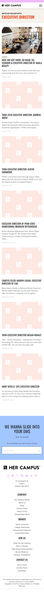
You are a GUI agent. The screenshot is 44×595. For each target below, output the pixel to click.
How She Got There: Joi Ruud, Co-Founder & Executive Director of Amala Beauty (22, 63)
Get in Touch (22, 565)
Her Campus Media (22, 499)
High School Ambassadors (22, 549)
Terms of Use (22, 511)
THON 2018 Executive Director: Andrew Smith (21, 116)
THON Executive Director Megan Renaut (21, 335)
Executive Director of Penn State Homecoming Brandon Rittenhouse (19, 225)
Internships (22, 570)
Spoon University (22, 524)
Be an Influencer (22, 552)
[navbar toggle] (40, 5)
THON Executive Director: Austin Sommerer (18, 170)
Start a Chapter (22, 546)
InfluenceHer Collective (22, 530)
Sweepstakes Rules (22, 514)
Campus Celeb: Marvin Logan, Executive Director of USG (21, 282)
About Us (22, 502)
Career (4, 57)
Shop (22, 505)
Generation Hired (22, 533)
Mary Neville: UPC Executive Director (20, 386)
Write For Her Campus (22, 543)
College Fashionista (22, 527)
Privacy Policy (22, 508)
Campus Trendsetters (22, 554)
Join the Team (22, 567)
